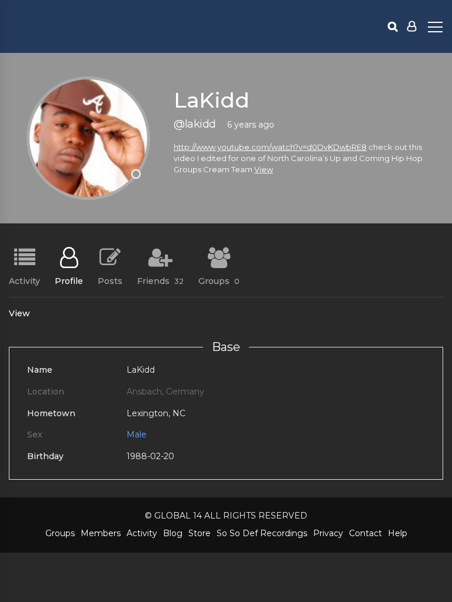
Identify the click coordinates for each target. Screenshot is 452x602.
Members (101, 533)
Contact (365, 533)
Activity (24, 280)
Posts (110, 280)
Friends (160, 280)
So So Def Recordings (262, 533)
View (263, 169)
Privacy (328, 533)
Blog (172, 533)
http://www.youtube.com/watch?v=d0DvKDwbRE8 (270, 147)
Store (199, 533)
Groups (219, 280)
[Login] (412, 26)
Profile (69, 280)
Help (397, 533)
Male (137, 434)
